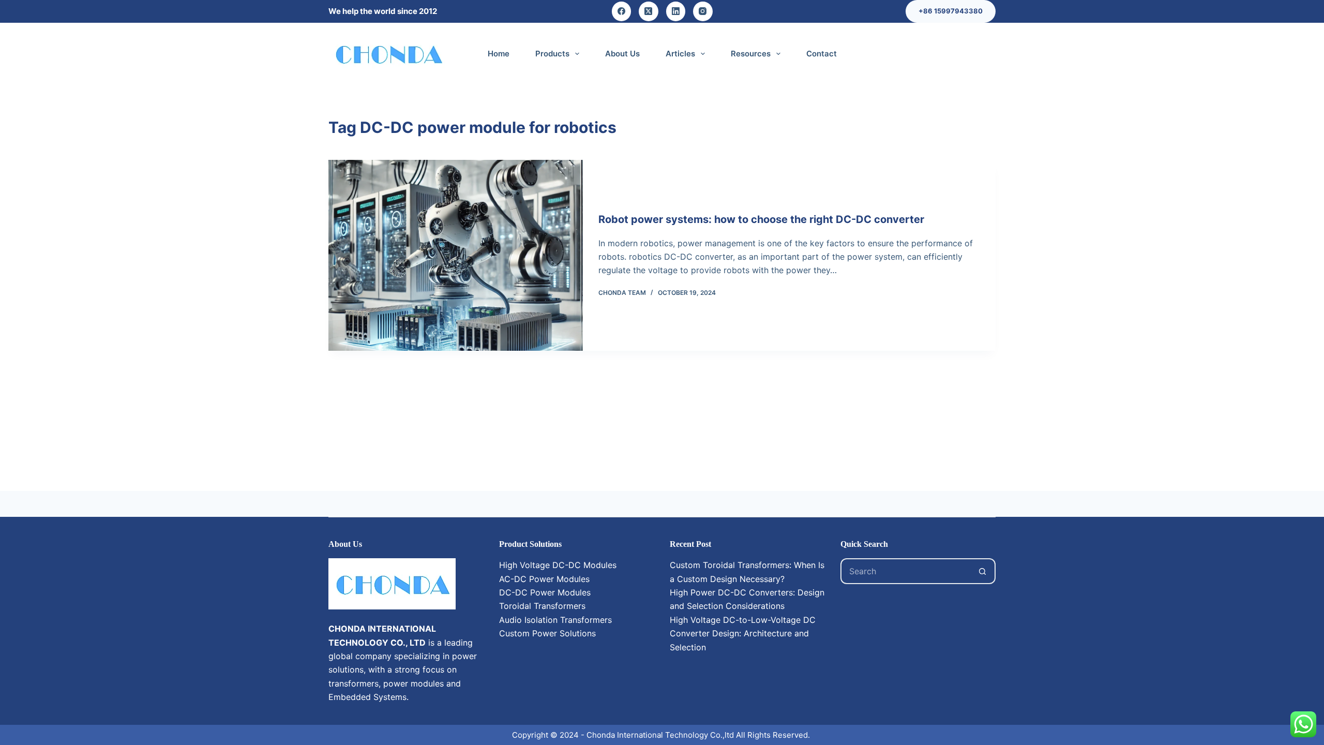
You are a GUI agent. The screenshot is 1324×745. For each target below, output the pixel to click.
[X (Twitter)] (648, 11)
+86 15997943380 (951, 11)
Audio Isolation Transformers (555, 620)
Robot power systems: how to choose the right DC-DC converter (761, 219)
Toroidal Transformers (542, 606)
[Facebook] (621, 11)
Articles (680, 53)
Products (552, 53)
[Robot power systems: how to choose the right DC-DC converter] (455, 255)
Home (498, 53)
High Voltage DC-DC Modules (557, 565)
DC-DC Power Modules (545, 592)
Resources (751, 53)
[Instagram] (703, 11)
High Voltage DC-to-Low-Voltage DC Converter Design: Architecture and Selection (743, 633)
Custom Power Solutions (547, 633)
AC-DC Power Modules (544, 579)
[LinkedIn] (676, 11)
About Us (622, 53)
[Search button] (983, 571)
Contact (821, 53)
